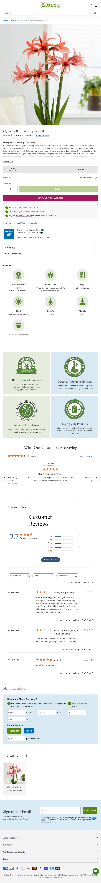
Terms (55, 877)
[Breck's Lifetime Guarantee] (26, 366)
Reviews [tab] (12, 507)
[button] (4, 478)
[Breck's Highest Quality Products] (74, 409)
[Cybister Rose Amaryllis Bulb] (50, 74)
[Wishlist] (89, 5)
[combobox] (43, 575)
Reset (29, 730)
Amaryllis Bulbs (17, 20)
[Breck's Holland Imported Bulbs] (74, 367)
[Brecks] (50, 5)
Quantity (7, 183)
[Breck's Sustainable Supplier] (26, 410)
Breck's (40, 875)
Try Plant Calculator (30, 223)
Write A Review (51, 560)
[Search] (95, 13)
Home (5, 20)
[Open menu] (4, 5)
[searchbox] (17, 576)
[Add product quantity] (15, 189)
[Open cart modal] (95, 5)
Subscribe (90, 810)
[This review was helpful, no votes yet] (85, 620)
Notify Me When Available (50, 198)
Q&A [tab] (23, 507)
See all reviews (86, 456)
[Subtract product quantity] (5, 189)
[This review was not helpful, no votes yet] (90, 620)
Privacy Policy (44, 877)
